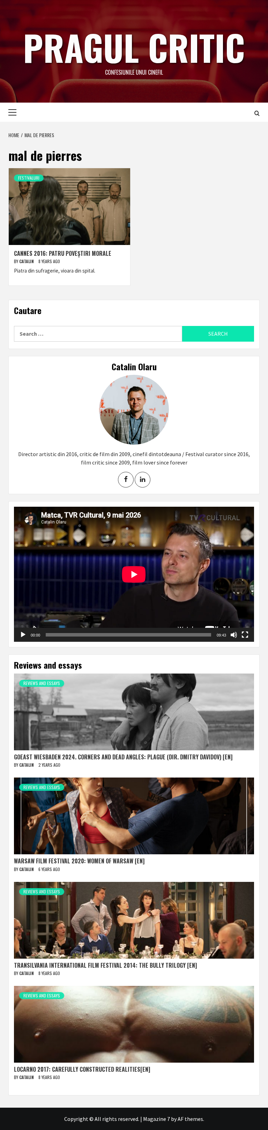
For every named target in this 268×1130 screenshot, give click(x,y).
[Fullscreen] (244, 634)
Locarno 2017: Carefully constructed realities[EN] (82, 1069)
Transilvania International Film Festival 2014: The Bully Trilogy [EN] (105, 965)
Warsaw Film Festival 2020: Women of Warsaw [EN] (79, 861)
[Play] (23, 634)
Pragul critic (134, 47)
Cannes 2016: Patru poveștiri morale (62, 253)
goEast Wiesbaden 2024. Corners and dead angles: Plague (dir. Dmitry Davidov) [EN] (123, 757)
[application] (134, 574)
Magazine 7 (156, 1118)
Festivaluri (28, 178)
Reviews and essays (41, 683)
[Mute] (233, 634)
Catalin (27, 261)
